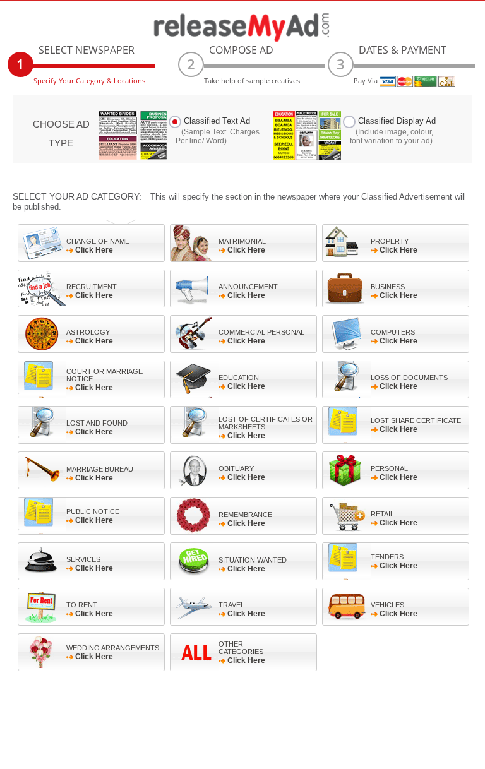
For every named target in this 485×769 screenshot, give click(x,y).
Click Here (97, 245)
